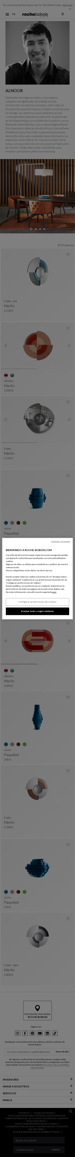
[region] (37, 578)
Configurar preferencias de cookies (37, 602)
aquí (54, 592)
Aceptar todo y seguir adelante (37, 611)
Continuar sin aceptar (60, 541)
